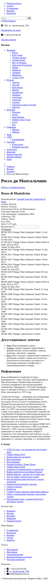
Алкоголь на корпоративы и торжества (25, 469)
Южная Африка (14, 157)
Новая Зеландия (14, 154)
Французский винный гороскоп (22, 484)
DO (14, 124)
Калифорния (18, 139)
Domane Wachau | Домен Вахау (21, 464)
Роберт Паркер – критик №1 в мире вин (26, 474)
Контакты (11, 13)
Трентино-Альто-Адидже (24, 105)
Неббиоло (11, 489)
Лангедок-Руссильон (22, 65)
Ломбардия (17, 92)
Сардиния (17, 97)
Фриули (16, 107)
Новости (11, 540)
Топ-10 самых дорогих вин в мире (23, 477)
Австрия (11, 142)
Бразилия (11, 152)
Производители (14, 3)
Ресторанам (12, 549)
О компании (12, 8)
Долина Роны (18, 60)
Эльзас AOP (18, 77)
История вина (13, 462)
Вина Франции (14, 459)
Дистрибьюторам (15, 554)
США (9, 137)
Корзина (11, 11)
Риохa (15, 115)
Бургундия (17, 55)
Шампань (16, 75)
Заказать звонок (8, 39)
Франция (11, 50)
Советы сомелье (14, 487)
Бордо (15, 53)
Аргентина (12, 149)
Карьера (10, 535)
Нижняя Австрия (20, 147)
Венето (15, 90)
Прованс (16, 72)
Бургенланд (17, 144)
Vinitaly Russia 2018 (16, 467)
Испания (11, 110)
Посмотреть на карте (11, 30)
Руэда (14, 122)
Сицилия (16, 100)
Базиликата (17, 87)
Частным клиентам (16, 559)
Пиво (9, 159)
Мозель (15, 129)
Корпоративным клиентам (19, 557)
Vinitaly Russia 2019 (16, 454)
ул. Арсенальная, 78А (19, 571)
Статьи (10, 6)
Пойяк (15, 67)
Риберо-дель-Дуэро (21, 119)
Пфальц (16, 132)
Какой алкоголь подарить (19, 457)
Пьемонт (16, 95)
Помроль (16, 70)
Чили (9, 134)
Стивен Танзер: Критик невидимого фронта (28, 492)
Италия (10, 80)
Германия (11, 127)
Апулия (15, 85)
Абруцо (15, 82)
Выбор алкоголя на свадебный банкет (24, 472)
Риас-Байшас (18, 117)
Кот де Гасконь (19, 62)
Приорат (16, 112)
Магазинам (12, 552)
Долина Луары (19, 57)
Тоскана (16, 102)
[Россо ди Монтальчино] (13, 187)
